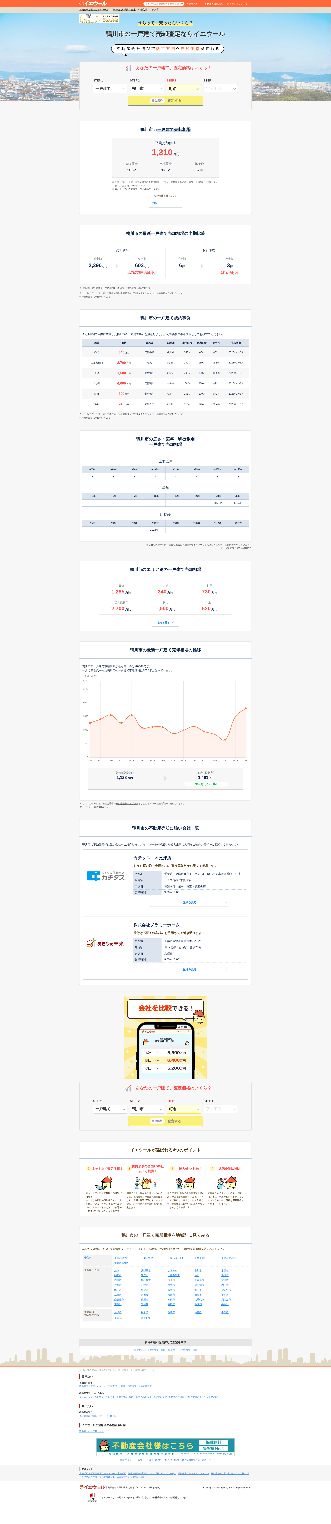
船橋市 (198, 1294)
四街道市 (226, 1299)
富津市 (171, 1294)
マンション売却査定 (107, 1386)
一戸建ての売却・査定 (124, 9)
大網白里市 (174, 1275)
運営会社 (206, 1460)
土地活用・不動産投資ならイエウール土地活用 (102, 1473)
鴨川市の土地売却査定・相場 (182, 1350)
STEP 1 (98, 80)
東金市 (144, 1289)
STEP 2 (135, 80)
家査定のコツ (160, 1397)
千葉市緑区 (200, 1258)
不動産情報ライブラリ (127, 293)
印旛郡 (144, 1304)
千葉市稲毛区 (121, 1258)
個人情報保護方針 (191, 1460)
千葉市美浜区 (228, 1258)
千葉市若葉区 (121, 1262)
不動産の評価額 (176, 1397)
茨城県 (118, 1312)
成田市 (118, 1294)
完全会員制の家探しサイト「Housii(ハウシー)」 (152, 1473)
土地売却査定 (145, 1386)
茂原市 (144, 1299)
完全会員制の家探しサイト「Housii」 (98, 1416)
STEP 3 (171, 80)
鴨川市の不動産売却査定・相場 (149, 1350)
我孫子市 (146, 1270)
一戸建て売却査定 (128, 1386)
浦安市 (144, 1275)
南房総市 (119, 1299)
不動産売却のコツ (125, 1397)
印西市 (118, 1275)
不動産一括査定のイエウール (93, 9)
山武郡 (198, 1304)
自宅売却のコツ (144, 1397)
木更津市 (199, 1280)
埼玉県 (198, 1312)
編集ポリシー (127, 1460)
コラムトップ (86, 1397)
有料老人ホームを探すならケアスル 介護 (123, 1477)
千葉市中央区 (148, 1258)
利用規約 (175, 1460)
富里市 (171, 1289)
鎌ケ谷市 (146, 1280)
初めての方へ (193, 4)
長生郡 (225, 1304)
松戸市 (225, 1294)
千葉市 (88, 1257)
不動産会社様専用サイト (91, 1431)
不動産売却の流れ (214, 4)
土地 (154, 203)
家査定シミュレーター (238, 4)
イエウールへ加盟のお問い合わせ (152, 1460)
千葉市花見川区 (176, 1258)
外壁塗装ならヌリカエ (90, 1477)
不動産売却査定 (87, 1386)
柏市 (196, 1275)
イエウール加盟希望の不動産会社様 (163, 3)
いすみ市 (172, 1270)
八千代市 (199, 1299)
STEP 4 (208, 80)
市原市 (225, 1270)
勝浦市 (225, 1275)
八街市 (171, 1299)
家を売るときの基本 (104, 1397)
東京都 (118, 1318)
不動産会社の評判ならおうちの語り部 (230, 1473)
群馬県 (171, 1312)
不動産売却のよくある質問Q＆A (202, 1397)
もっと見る (164, 622)
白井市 (171, 1285)
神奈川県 (146, 1318)
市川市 (198, 1270)
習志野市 (226, 1289)
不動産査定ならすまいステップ (193, 1473)
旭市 (116, 1270)
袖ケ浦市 (199, 1285)
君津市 (225, 1280)
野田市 (144, 1294)
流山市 (198, 1289)
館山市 (225, 1285)
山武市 (144, 1285)
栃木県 (144, 1312)
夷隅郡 (118, 1304)
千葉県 (144, 9)
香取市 (118, 1280)
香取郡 (171, 1304)
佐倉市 (118, 1285)
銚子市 (118, 1289)
